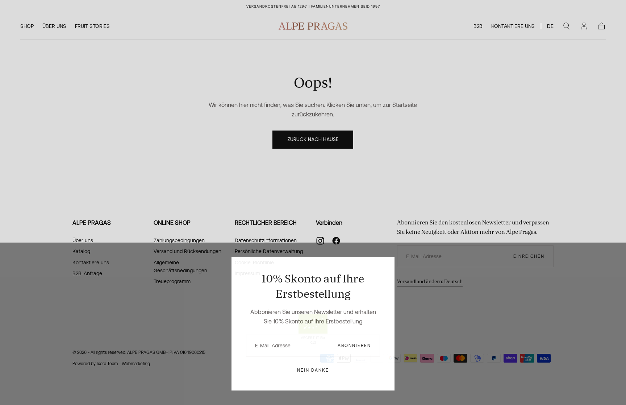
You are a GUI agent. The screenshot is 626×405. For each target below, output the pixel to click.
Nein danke (313, 370)
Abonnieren (354, 345)
